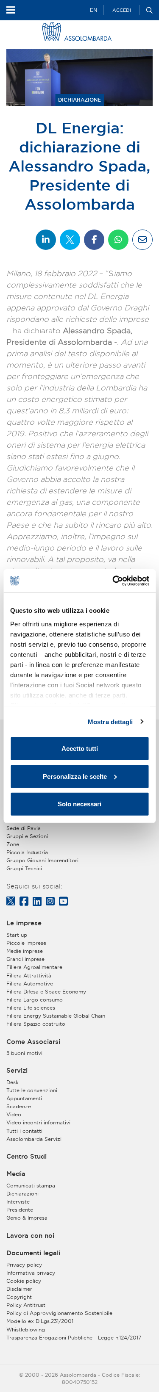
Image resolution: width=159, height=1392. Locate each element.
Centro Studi (26, 1156)
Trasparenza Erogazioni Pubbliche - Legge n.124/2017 (73, 1337)
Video (13, 1114)
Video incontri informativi (38, 1122)
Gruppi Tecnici (24, 868)
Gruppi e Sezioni (27, 836)
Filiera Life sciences (30, 1007)
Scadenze (18, 1106)
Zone (12, 844)
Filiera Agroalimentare (34, 967)
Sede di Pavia (23, 828)
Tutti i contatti (24, 1131)
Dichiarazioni (22, 1193)
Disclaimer (19, 1289)
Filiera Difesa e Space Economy (46, 991)
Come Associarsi (33, 1041)
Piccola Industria (27, 852)
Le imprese (24, 923)
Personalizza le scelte (75, 776)
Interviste (18, 1201)
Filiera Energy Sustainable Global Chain (55, 1015)
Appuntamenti (24, 1098)
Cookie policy (23, 1281)
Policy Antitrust (25, 1305)
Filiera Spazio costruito (35, 1024)
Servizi (17, 1070)
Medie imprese (24, 951)
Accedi (121, 10)
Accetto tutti (79, 748)
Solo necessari (79, 804)
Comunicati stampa (30, 1185)
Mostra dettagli (110, 721)
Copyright (19, 1297)
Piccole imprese (26, 943)
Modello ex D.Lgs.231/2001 (39, 1321)
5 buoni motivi (24, 1053)
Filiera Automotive (29, 983)
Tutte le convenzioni (31, 1090)
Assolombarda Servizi (33, 1139)
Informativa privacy (30, 1273)
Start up (16, 935)
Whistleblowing (25, 1329)
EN (93, 10)
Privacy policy (24, 1264)
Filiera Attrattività (28, 975)
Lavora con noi (30, 1235)
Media (15, 1174)
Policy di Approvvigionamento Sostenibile (59, 1313)
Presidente (19, 1209)
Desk (12, 1082)
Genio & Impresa (26, 1217)
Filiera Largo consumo (34, 999)
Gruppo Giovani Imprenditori (42, 860)
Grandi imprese (25, 959)
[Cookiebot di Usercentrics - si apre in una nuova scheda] (113, 580)
